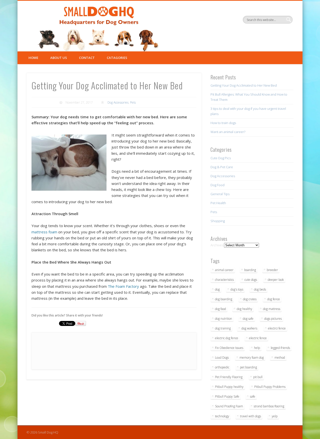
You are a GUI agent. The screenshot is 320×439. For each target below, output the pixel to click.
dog (217, 289)
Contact (87, 57)
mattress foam (44, 231)
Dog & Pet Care (221, 167)
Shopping (217, 221)
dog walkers (249, 328)
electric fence (258, 338)
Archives (216, 245)
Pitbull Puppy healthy (229, 387)
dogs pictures (273, 318)
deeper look (276, 280)
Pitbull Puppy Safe (227, 396)
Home (33, 57)
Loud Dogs (222, 357)
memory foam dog (252, 357)
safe (252, 396)
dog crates (249, 299)
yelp (275, 416)
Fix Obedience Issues (229, 348)
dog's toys (236, 289)
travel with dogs (250, 416)
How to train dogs (223, 123)
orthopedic (222, 367)
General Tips (220, 194)
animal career (224, 270)
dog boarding (223, 299)
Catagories (117, 57)
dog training (223, 328)
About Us (58, 57)
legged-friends (280, 348)
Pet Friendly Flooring (228, 377)
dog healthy (244, 309)
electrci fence (277, 328)
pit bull (257, 377)
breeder (272, 270)
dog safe (248, 318)
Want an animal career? (227, 132)
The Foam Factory (123, 286)
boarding (250, 270)
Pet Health (218, 203)
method (279, 357)
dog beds (260, 289)
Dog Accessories (118, 102)
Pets (133, 102)
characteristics (224, 280)
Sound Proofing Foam (229, 406)
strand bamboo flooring (269, 406)
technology (222, 416)
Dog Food (217, 185)
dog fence (273, 299)
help (257, 348)
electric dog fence (226, 338)
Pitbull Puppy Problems (270, 387)
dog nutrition (223, 318)
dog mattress (271, 309)
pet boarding (248, 367)
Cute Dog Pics (220, 158)
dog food (220, 309)
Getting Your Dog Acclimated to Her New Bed (243, 85)
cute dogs (250, 280)
